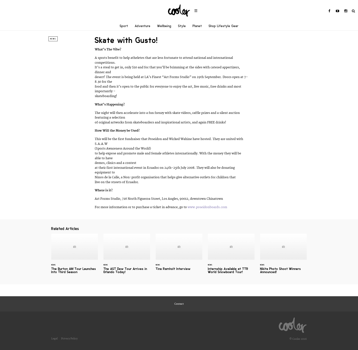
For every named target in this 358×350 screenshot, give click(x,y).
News (53, 39)
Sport (124, 26)
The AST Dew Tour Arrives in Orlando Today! (126, 256)
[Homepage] (293, 324)
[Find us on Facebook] (329, 11)
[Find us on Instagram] (345, 11)
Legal (54, 338)
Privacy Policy (69, 338)
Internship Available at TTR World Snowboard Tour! (231, 256)
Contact (179, 303)
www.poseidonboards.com (207, 207)
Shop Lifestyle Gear (223, 26)
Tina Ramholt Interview (179, 254)
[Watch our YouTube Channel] (337, 11)
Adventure (142, 26)
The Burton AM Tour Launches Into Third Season (74, 256)
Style (182, 26)
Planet (197, 26)
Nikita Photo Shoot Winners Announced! (283, 256)
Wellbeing (164, 26)
